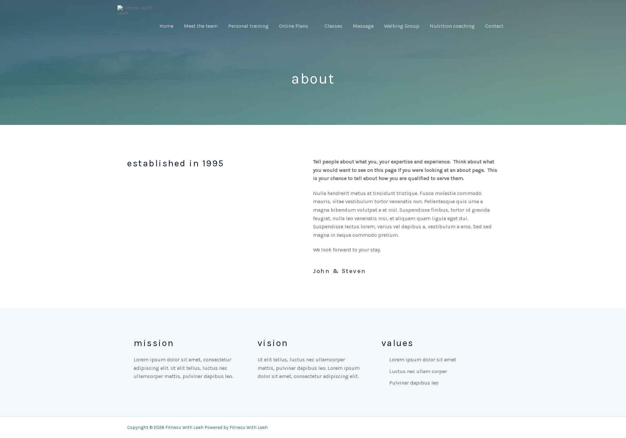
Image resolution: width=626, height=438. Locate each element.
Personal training (248, 26)
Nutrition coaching (452, 26)
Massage (363, 26)
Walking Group (401, 26)
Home (166, 26)
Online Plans (293, 26)
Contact (494, 26)
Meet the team (201, 26)
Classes (333, 26)
